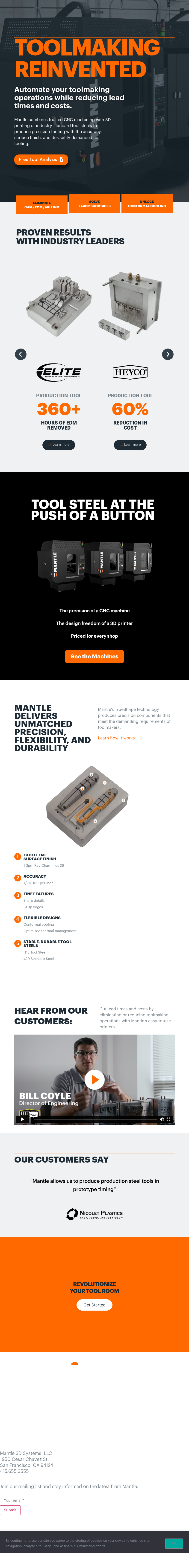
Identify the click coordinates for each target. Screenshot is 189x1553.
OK (174, 1543)
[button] (41, 159)
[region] (94, 1542)
